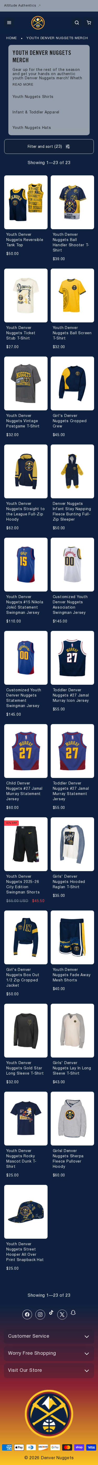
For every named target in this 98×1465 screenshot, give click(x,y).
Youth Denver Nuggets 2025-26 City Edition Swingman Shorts (23, 884)
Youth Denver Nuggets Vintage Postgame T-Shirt (23, 421)
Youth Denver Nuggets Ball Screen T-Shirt (72, 333)
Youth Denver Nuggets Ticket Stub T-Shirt (21, 333)
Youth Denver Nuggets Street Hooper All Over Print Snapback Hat (25, 1252)
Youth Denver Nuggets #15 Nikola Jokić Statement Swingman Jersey (24, 605)
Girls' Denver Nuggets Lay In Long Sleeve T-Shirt (72, 1068)
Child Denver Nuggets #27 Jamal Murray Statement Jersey (24, 791)
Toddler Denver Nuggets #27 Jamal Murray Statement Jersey (71, 791)
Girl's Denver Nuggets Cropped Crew (70, 421)
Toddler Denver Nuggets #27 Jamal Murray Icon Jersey (71, 696)
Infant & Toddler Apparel (36, 112)
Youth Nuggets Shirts (33, 97)
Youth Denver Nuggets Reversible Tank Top (24, 240)
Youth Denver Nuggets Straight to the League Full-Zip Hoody (25, 511)
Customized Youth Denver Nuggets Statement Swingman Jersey (23, 698)
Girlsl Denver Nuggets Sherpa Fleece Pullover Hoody (68, 1159)
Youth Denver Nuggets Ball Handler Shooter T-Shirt (71, 242)
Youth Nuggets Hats (32, 128)
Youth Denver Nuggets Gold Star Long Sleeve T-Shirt (25, 1068)
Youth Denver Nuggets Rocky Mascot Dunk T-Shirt (21, 1159)
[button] (9, 22)
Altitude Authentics (20, 5)
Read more (23, 84)
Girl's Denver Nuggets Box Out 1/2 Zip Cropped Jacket (22, 977)
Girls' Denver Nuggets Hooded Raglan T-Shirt (69, 882)
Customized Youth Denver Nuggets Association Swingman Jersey (70, 605)
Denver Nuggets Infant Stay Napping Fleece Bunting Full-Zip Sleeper (72, 511)
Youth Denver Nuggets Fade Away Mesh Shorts (72, 975)
